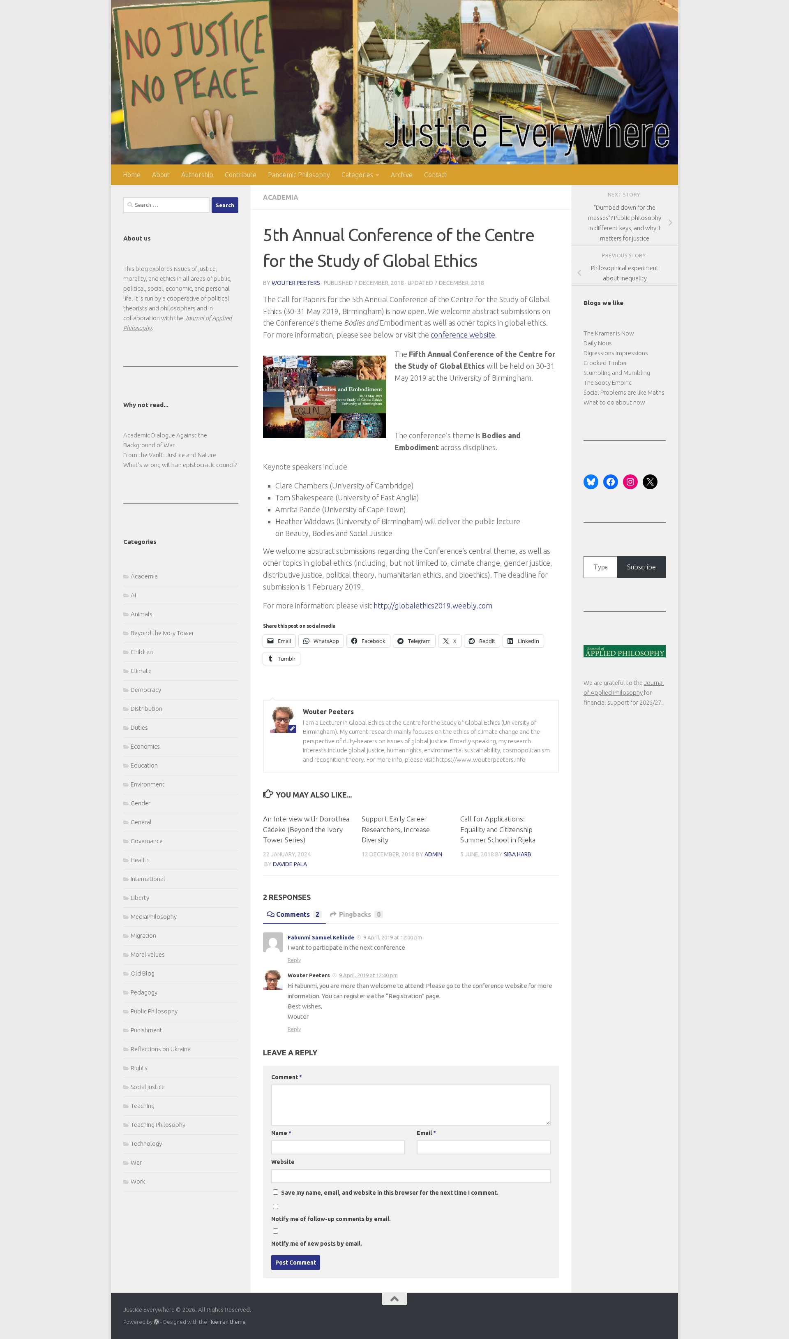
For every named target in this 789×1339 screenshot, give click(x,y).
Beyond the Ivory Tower (162, 632)
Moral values (148, 954)
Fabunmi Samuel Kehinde (321, 937)
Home (132, 174)
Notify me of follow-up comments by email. (331, 1219)
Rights (139, 1067)
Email (426, 1133)
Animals (141, 614)
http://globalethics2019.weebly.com (433, 605)
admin (433, 854)
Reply (294, 960)
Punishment (146, 1030)
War (136, 1162)
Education (144, 765)
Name (281, 1133)
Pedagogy (144, 992)
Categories (357, 174)
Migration (143, 935)
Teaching (143, 1105)
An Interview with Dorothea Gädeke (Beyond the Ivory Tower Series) (306, 829)
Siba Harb (517, 854)
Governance (147, 840)
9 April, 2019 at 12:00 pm (392, 937)
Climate (141, 670)
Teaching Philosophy (158, 1124)
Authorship (197, 174)
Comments (297, 914)
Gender (140, 803)
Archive (402, 174)
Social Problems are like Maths (624, 392)
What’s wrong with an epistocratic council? (180, 464)
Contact (435, 174)
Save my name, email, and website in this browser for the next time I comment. (389, 1192)
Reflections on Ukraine (161, 1048)
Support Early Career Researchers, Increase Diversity (396, 829)
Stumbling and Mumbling (617, 372)
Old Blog (143, 973)
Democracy (146, 689)
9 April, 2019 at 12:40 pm (368, 975)
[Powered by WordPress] (156, 1322)
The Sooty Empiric (608, 382)
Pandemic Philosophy (299, 174)
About (161, 174)
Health (140, 859)
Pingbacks (360, 914)
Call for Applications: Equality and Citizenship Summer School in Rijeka (497, 829)
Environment (148, 784)
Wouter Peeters (296, 283)
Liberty (140, 897)
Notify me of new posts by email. (316, 1243)
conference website (463, 335)
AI (133, 595)
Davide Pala (290, 864)
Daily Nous (598, 343)
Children (142, 651)
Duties (139, 727)
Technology (146, 1143)
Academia (280, 197)
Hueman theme (227, 1322)
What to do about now (614, 402)
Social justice (148, 1086)
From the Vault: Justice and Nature (169, 454)
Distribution (146, 708)
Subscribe (641, 567)
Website (283, 1162)
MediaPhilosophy (154, 916)
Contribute (240, 174)
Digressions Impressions (616, 352)
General (141, 822)
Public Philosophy (154, 1011)
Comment (286, 1077)
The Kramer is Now (609, 333)
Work (138, 1181)
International (148, 878)
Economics (145, 746)
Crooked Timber (605, 362)
